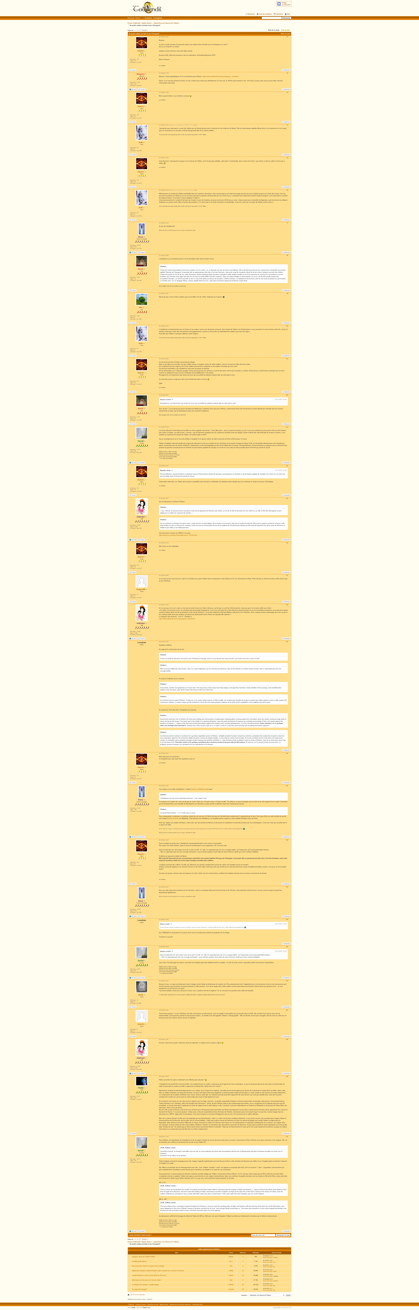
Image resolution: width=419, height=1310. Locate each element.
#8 (287, 255)
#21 (287, 785)
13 (243, 1275)
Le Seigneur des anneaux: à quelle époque (145, 1284)
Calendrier (279, 14)
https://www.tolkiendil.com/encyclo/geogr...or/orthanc (221, 76)
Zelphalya (275, 1281)
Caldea (231, 1270)
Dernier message (267, 1257)
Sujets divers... (147, 23)
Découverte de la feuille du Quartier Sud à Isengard (148, 1266)
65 (243, 1284)
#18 (287, 604)
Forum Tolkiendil (134, 23)
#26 (287, 980)
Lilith (274, 1290)
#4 (287, 125)
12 (243, 1270)
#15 (287, 498)
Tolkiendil (131, 1304)
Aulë (141, 142)
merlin (140, 995)
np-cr (231, 1261)
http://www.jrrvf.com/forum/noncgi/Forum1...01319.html (178, 535)
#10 (287, 326)
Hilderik (231, 1256)
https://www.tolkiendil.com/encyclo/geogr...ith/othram (177, 619)
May (274, 1285)
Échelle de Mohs (173, 818)
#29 (287, 1076)
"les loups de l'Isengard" (139, 1289)
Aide (288, 14)
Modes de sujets (285, 33)
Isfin (231, 1266)
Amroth (141, 1024)
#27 (287, 1010)
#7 (287, 223)
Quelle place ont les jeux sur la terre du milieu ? (147, 1280)
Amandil (231, 1289)
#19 (287, 641)
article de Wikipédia (198, 789)
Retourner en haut (152, 1304)
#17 (287, 575)
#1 (287, 36)
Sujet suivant (146, 1235)
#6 (287, 190)
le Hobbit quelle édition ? (139, 1261)
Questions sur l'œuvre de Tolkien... (167, 23)
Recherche (251, 14)
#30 (287, 1136)
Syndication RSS (197, 1304)
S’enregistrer (157, 18)
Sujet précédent (135, 1235)
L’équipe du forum (140, 1304)
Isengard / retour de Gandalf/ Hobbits (143, 1256)
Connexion (148, 18)
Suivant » (144, 30)
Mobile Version (164, 1304)
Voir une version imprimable (137, 1294)
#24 (287, 919)
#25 (287, 946)
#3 (287, 92)
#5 (287, 157)
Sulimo (231, 1275)
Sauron (141, 51)
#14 (287, 465)
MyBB (133, 1307)
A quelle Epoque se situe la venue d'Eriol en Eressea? (149, 1275)
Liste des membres (265, 14)
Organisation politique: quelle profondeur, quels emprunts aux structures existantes (158, 1270)
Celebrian (275, 1257)
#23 (287, 887)
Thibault (231, 1284)
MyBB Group (146, 1307)
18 (243, 1289)
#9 (287, 293)
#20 (287, 753)
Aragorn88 (140, 589)
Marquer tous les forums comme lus (180, 1304)
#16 (287, 542)
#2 (287, 73)
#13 (287, 427)
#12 (287, 395)
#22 (287, 840)
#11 (287, 358)
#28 (287, 1039)
